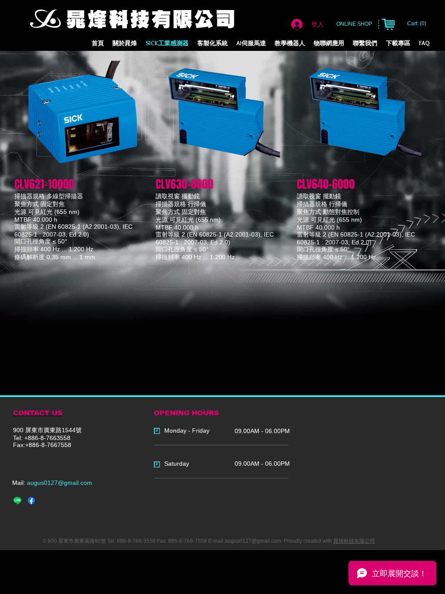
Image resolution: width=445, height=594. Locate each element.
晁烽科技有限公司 (354, 541)
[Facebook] (31, 500)
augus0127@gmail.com (59, 482)
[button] (212, 43)
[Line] (17, 500)
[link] (417, 23)
